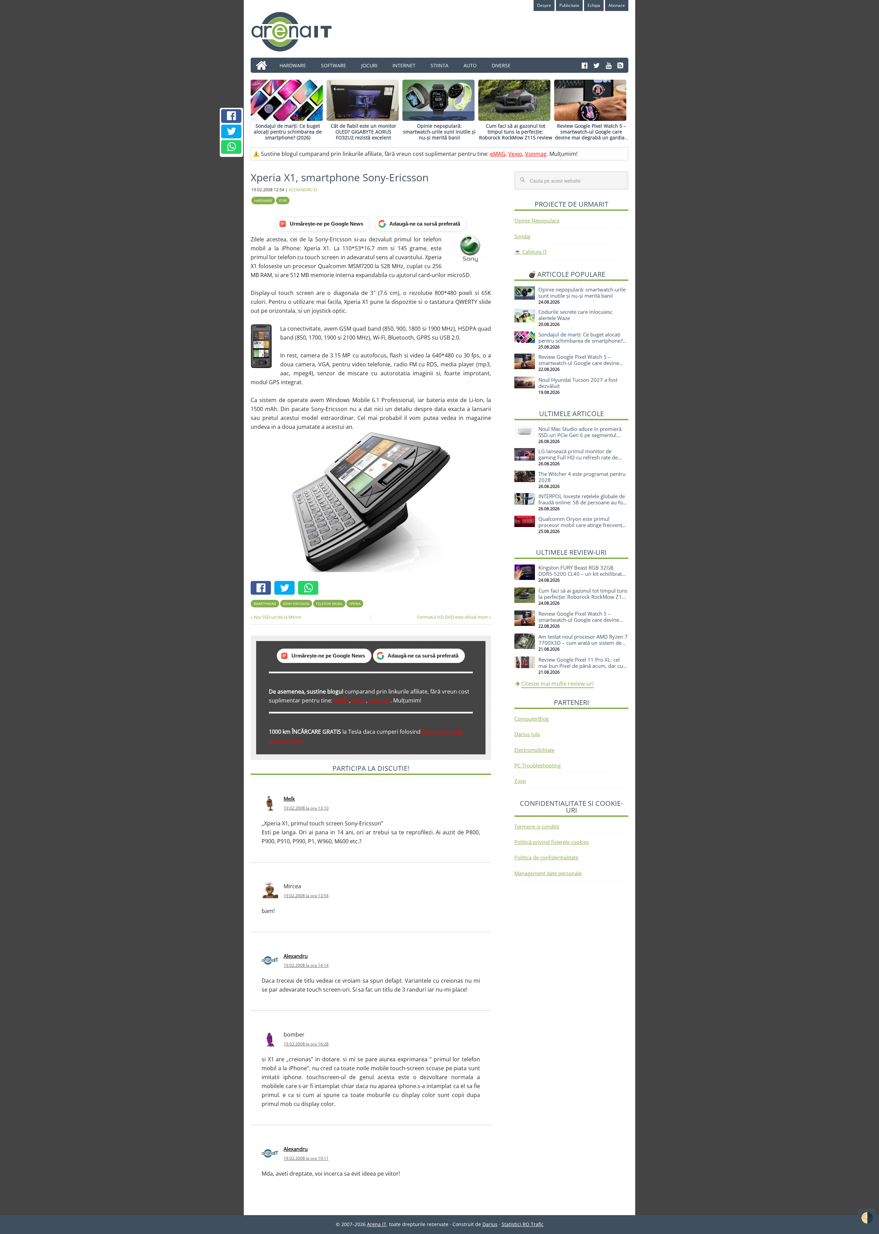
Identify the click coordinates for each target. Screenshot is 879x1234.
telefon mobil (329, 603)
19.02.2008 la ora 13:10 (306, 808)
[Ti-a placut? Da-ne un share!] (231, 116)
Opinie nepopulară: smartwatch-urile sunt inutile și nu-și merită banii (439, 132)
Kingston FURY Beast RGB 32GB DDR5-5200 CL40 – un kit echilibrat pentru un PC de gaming (580, 573)
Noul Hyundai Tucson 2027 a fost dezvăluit (577, 382)
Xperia (355, 603)
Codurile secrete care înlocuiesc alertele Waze (575, 314)
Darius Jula (527, 734)
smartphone (264, 603)
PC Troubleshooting (537, 765)
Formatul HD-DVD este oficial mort (452, 617)
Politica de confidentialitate (546, 857)
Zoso (520, 780)
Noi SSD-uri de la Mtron (277, 617)
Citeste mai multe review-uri (557, 683)
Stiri (283, 200)
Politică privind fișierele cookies (551, 841)
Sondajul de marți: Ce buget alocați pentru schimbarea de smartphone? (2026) (288, 132)
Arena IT (297, 31)
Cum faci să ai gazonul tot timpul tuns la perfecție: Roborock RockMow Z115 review (515, 132)
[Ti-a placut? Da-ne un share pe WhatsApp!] (231, 147)
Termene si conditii (536, 826)
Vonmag (536, 154)
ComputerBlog (531, 718)
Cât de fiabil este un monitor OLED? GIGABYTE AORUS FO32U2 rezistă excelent (363, 132)
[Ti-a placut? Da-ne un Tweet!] (231, 131)
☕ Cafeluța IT (530, 251)
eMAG (497, 154)
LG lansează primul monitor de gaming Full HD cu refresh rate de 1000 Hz (578, 457)
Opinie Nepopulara (536, 220)
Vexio (515, 154)
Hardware (263, 200)
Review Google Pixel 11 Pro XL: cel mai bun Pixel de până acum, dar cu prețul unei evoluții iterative (580, 665)
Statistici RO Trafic (523, 1224)
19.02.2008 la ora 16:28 (306, 1044)
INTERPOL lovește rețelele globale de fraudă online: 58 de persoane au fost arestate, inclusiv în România (582, 502)
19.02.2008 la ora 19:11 (306, 1158)
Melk (289, 798)
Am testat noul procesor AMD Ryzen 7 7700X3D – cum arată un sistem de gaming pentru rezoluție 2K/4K (583, 642)
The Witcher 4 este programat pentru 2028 (582, 476)
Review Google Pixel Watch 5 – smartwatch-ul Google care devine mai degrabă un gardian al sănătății (591, 134)
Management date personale (548, 873)
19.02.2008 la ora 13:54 (306, 896)
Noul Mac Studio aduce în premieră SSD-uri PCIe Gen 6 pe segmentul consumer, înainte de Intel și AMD (579, 435)
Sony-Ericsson (296, 603)
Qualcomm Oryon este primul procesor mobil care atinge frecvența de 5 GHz (581, 525)
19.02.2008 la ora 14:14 (306, 965)
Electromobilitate (534, 749)
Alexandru (296, 955)
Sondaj (522, 236)
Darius (490, 1224)
